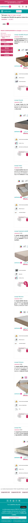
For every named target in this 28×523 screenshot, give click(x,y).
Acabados (6, 55)
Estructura (6, 44)
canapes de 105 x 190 (16, 492)
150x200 (4, 33)
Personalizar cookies (20, 521)
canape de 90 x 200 (5, 492)
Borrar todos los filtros (6, 37)
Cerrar (23, 507)
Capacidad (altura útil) (6, 50)
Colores (7, 52)
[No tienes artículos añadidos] (26, 7)
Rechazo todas (6, 521)
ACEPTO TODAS (14, 517)
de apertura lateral (6, 35)
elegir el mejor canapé (14, 15)
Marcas (7, 48)
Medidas (6, 40)
